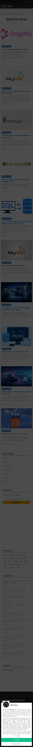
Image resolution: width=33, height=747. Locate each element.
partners (12, 709)
